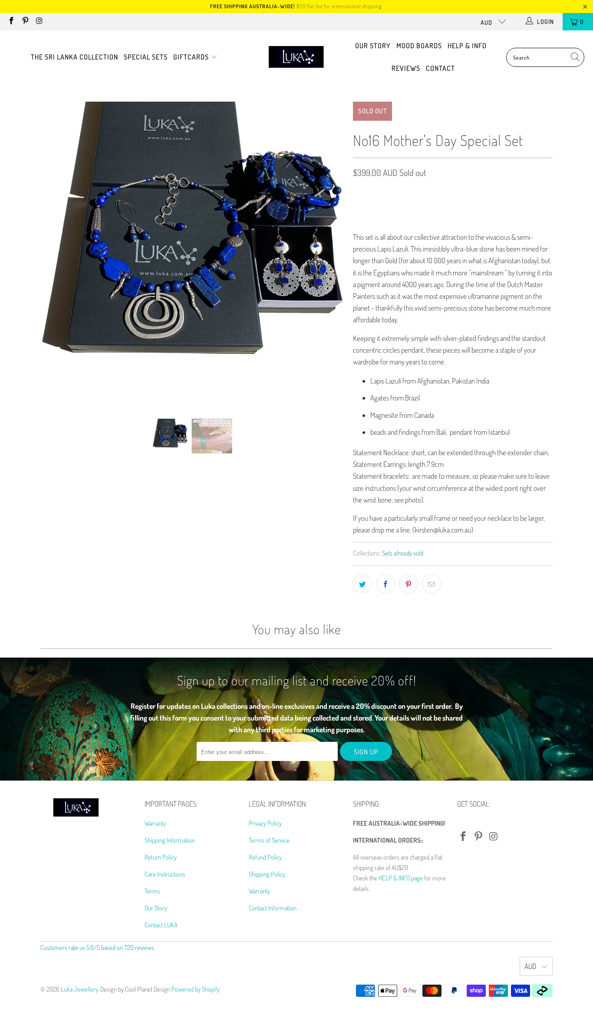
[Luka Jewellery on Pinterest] (25, 21)
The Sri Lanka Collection (74, 57)
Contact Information (272, 908)
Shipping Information (170, 840)
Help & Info (467, 45)
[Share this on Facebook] (385, 583)
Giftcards (192, 57)
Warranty (155, 823)
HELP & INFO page (401, 878)
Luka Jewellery (79, 989)
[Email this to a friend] (431, 583)
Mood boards (419, 45)
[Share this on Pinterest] (408, 583)
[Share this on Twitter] (362, 583)
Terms (152, 891)
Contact (440, 68)
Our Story (373, 45)
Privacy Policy (265, 823)
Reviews (406, 68)
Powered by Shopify (195, 989)
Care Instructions (165, 874)
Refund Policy (265, 857)
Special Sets (146, 57)
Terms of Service (269, 840)
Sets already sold (402, 553)
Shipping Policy (267, 874)
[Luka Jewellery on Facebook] (11, 21)
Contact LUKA (161, 925)
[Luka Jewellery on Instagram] (39, 21)
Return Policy (161, 857)
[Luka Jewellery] (296, 57)
